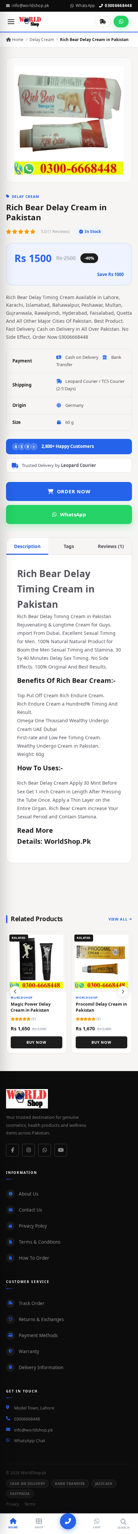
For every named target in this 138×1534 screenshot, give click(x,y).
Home (17, 39)
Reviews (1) (111, 546)
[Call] (68, 1521)
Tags (69, 546)
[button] (123, 991)
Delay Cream (41, 39)
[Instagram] (28, 1150)
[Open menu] (11, 22)
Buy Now (36, 1042)
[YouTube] (60, 1150)
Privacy (12, 1504)
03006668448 (118, 5)
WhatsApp (85, 5)
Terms (30, 1504)
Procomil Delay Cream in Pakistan (101, 1007)
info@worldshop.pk (30, 5)
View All (118, 919)
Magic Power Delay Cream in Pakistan (31, 1007)
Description (27, 546)
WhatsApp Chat (29, 1441)
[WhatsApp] (44, 1150)
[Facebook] (12, 1150)
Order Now (74, 491)
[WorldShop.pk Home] (30, 21)
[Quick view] (59, 939)
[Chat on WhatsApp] (121, 21)
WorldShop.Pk (67, 841)
